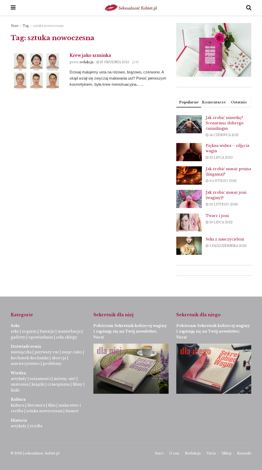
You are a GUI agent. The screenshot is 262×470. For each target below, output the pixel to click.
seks (15, 331)
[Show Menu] (13, 7)
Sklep (227, 453)
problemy (52, 363)
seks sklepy (66, 337)
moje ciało (72, 352)
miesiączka (21, 352)
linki (15, 390)
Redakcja (193, 453)
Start (14, 26)
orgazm (29, 331)
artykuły (19, 378)
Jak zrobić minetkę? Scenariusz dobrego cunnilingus (225, 123)
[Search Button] (248, 7)
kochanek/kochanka (30, 358)
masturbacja (69, 331)
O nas (174, 453)
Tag (26, 26)
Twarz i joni (217, 215)
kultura (17, 405)
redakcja (86, 62)
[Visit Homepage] (131, 8)
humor (72, 411)
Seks (16, 325)
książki (38, 384)
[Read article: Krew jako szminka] (36, 70)
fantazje (47, 331)
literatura (36, 405)
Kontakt (244, 453)
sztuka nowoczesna (48, 26)
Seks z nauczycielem (225, 239)
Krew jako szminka (90, 55)
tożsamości (40, 378)
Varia (211, 453)
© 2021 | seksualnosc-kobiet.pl (35, 453)
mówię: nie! (64, 378)
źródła (35, 426)
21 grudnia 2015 (114, 62)
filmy (77, 384)
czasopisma (59, 384)
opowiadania (40, 337)
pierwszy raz (47, 352)
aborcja (59, 358)
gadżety (18, 337)
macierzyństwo (25, 363)
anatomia (19, 384)
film (52, 405)
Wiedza (18, 373)
